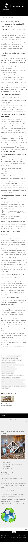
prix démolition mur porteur (20, 384)
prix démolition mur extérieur (7, 381)
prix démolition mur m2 (18, 381)
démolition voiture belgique (18, 364)
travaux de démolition (6, 388)
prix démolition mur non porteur (7, 384)
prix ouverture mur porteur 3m (7, 386)
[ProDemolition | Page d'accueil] (14, 6)
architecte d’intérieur (11, 151)
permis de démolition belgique (7, 375)
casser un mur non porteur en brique (8, 362)
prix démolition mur (16, 377)
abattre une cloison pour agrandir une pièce (10, 358)
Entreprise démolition (7, 17)
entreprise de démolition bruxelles (8, 371)
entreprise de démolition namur (7, 373)
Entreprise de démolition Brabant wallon (9, 369)
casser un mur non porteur (17, 360)
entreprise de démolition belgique (8, 366)
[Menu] (26, 14)
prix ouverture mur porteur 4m (20, 386)
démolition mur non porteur (7, 364)
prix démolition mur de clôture (18, 379)
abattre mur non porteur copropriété (14, 356)
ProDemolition (9, 85)
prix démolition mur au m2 (6, 379)
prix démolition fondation (6, 377)
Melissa (5, 29)
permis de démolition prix (19, 375)
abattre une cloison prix (6, 360)
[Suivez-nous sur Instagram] (26, 416)
